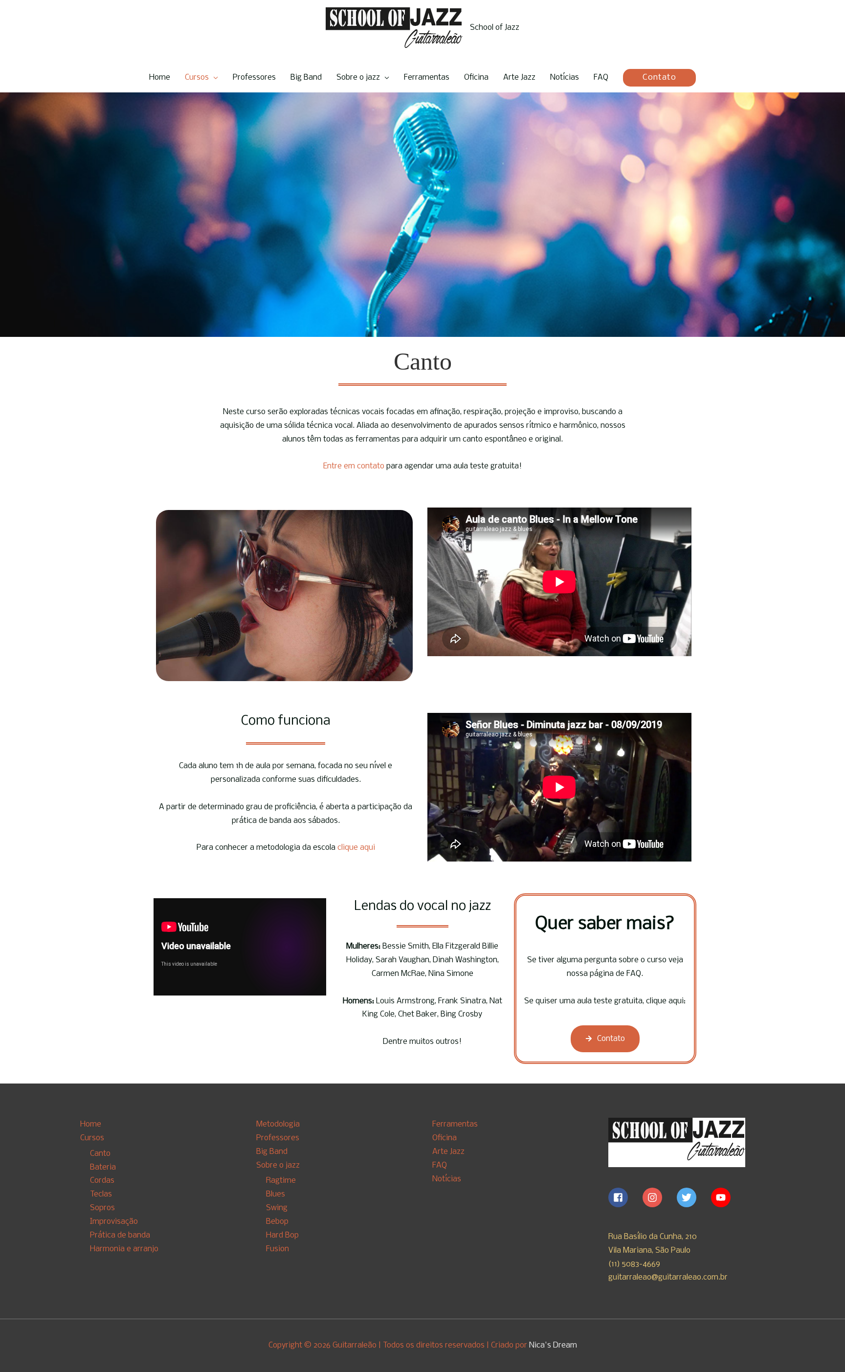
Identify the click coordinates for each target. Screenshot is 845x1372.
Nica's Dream (553, 1345)
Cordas (102, 1180)
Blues (275, 1194)
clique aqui (355, 847)
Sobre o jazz (358, 77)
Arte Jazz (519, 77)
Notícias (564, 77)
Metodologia (278, 1124)
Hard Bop (282, 1235)
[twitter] (693, 1197)
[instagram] (659, 1197)
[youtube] (722, 1197)
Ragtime (281, 1180)
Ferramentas (426, 77)
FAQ (601, 77)
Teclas (101, 1194)
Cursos (197, 77)
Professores (254, 77)
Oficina (476, 77)
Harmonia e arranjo (124, 1249)
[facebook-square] (624, 1197)
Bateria (103, 1167)
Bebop (277, 1221)
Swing (277, 1208)
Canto (100, 1154)
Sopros (102, 1208)
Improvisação (114, 1221)
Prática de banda (120, 1235)
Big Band (306, 77)
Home (159, 77)
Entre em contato (353, 466)
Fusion (277, 1249)
